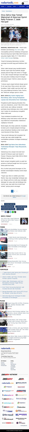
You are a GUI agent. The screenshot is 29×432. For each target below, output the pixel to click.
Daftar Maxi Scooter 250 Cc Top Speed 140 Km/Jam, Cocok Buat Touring (17, 254)
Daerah (2, 6)
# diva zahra (20, 209)
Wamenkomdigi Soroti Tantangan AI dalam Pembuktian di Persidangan (17, 246)
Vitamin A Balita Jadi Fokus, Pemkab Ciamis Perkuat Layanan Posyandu (13, 277)
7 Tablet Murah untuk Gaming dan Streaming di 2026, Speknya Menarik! (18, 238)
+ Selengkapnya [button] (23, 425)
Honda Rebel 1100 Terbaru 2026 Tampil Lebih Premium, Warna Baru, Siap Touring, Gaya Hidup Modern (17, 321)
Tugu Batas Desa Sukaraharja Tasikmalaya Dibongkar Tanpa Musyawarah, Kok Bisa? (14, 147)
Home (3, 11)
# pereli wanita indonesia (7, 206)
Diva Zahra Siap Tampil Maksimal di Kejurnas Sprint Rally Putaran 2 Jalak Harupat (10, 220)
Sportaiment (22, 6)
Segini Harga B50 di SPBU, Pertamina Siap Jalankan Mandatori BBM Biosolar (18, 304)
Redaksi (2, 363)
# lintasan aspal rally (9, 204)
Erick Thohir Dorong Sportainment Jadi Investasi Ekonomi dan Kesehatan (12, 288)
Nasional (9, 6)
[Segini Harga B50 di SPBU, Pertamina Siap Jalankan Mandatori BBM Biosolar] (3, 305)
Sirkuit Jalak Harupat (7, 58)
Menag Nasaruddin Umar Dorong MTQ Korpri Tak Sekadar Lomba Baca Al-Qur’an (18, 262)
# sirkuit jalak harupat (21, 206)
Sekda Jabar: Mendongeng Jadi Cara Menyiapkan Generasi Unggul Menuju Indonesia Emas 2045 (12, 283)
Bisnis (14, 6)
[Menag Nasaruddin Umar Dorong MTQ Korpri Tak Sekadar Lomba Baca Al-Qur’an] (3, 263)
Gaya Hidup (13, 369)
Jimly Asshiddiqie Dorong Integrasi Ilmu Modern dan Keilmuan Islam (17, 230)
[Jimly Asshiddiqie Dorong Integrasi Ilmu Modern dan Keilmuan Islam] (3, 232)
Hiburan (12, 368)
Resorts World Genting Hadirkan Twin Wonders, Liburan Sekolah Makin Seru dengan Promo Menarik (18, 313)
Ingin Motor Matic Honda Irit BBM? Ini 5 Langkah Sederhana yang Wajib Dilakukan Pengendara (18, 337)
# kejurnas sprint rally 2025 (8, 209)
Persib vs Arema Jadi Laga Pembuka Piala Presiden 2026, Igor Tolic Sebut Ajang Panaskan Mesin (18, 329)
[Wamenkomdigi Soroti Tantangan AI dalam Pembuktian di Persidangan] (3, 247)
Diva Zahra (18, 50)
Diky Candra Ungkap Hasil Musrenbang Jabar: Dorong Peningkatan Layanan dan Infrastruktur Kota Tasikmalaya (14, 98)
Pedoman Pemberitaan (4, 364)
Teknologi (13, 365)
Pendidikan (13, 367)
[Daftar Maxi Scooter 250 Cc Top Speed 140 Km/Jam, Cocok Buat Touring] (3, 255)
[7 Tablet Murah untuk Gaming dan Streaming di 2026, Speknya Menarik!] (3, 240)
